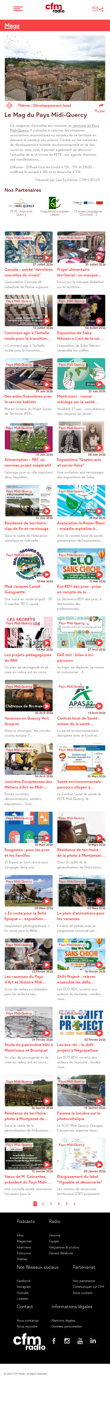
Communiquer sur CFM (88, 1286)
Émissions (24, 1253)
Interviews (24, 1247)
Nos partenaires (84, 1281)
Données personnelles (67, 1326)
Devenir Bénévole (61, 1253)
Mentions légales (63, 1320)
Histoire (54, 1235)
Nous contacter (28, 1320)
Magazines (24, 1241)
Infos (20, 1235)
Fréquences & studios (64, 1247)
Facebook (23, 1281)
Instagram (24, 1286)
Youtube (22, 1293)
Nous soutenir (83, 1293)
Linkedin (22, 1298)
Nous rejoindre (27, 1326)
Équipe (54, 1241)
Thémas (22, 1259)
